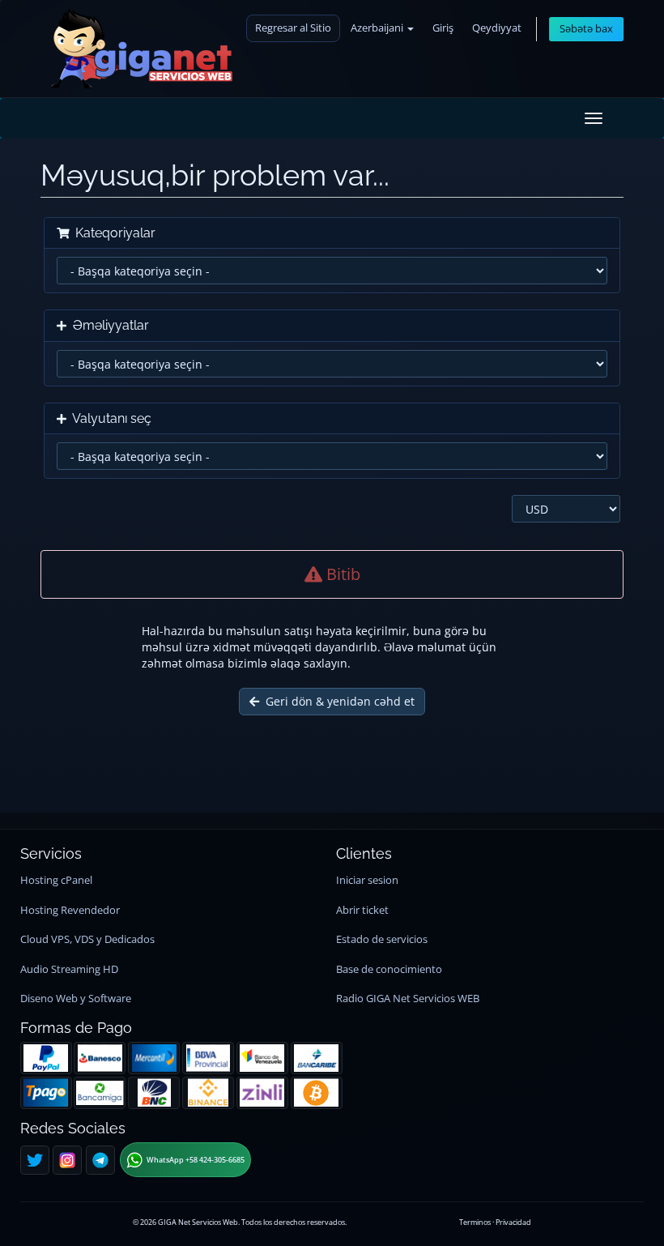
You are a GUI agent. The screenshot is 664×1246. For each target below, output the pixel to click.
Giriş (442, 28)
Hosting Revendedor (70, 910)
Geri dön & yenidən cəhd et (337, 701)
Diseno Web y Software (75, 998)
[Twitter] (34, 1160)
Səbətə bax (586, 29)
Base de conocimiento (389, 969)
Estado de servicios (382, 939)
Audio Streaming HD (69, 969)
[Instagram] (67, 1160)
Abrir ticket (362, 910)
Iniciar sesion (367, 880)
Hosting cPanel (56, 880)
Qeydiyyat (496, 28)
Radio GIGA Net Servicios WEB (407, 998)
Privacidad (513, 1222)
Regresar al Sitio (293, 28)
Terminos (475, 1222)
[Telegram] (100, 1160)
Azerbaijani (378, 28)
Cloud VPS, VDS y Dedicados (87, 939)
